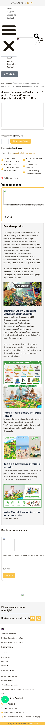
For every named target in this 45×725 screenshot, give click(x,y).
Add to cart (8, 575)
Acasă (9, 8)
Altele (22, 597)
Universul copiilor (28, 153)
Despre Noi (11, 15)
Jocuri (11, 153)
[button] (8, 38)
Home (3, 83)
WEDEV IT (34, 723)
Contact (10, 18)
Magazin (10, 12)
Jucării (9, 83)
